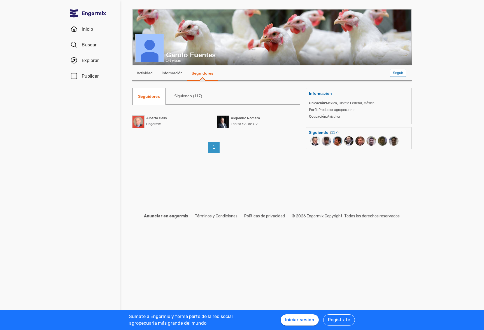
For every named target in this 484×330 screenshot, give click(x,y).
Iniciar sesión (299, 319)
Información (172, 73)
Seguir (398, 73)
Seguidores (202, 73)
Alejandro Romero (245, 118)
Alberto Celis (156, 118)
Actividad (145, 73)
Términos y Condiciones (216, 216)
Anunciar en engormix (166, 216)
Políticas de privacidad (264, 216)
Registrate (339, 319)
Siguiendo (319, 132)
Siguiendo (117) (188, 96)
